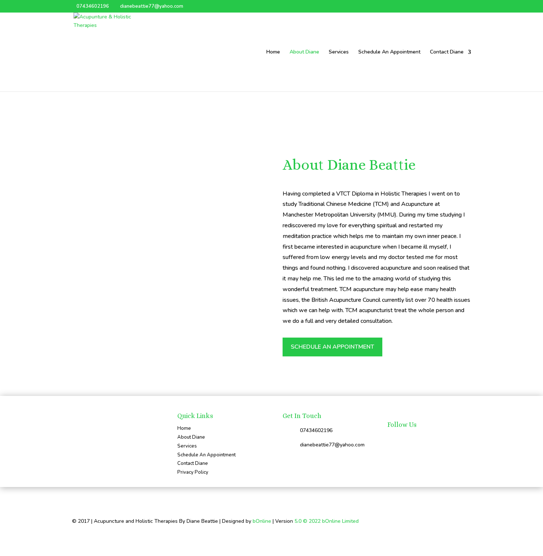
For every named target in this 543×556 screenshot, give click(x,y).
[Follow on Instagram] (423, 439)
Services (339, 52)
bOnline (262, 521)
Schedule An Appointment (389, 52)
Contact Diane (447, 52)
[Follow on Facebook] (393, 439)
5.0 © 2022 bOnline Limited (326, 521)
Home (273, 52)
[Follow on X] (408, 439)
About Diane (304, 52)
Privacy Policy (192, 472)
